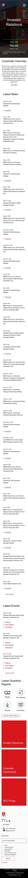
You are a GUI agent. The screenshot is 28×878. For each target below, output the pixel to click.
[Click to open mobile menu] (24, 5)
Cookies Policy (14, 869)
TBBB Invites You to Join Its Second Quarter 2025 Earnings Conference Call (12, 279)
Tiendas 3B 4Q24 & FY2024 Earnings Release (12, 348)
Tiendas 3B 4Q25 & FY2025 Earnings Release (12, 204)
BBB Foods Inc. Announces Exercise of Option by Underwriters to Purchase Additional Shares (14, 378)
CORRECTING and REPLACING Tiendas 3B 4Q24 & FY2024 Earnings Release (13, 335)
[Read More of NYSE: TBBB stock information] (14, 48)
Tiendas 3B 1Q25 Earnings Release (11, 291)
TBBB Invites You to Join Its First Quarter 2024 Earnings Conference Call (14, 498)
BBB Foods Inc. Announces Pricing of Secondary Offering (14, 402)
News (6, 845)
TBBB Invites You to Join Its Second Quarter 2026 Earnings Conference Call (12, 121)
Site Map (15, 870)
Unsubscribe (4, 862)
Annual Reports (8, 849)
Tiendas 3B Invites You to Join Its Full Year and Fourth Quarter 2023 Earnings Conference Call (13, 572)
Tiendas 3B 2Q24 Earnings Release (11, 452)
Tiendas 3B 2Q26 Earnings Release (11, 105)
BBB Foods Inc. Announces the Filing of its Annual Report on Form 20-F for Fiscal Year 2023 (14, 512)
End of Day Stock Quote (10, 852)
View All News (9, 594)
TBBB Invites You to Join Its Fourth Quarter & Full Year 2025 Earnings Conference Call (14, 220)
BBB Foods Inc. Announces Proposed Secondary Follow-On (13, 414)
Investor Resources (13, 743)
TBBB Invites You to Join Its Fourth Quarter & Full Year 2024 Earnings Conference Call (14, 364)
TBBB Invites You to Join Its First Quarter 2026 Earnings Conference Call (14, 191)
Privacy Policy (6, 869)
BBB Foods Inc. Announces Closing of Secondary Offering (12, 391)
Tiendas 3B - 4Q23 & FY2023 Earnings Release (12, 542)
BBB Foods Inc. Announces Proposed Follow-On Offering (12, 163)
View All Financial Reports (10, 716)
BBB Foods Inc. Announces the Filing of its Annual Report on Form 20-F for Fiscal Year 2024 (14, 308)
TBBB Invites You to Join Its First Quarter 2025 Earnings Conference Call (14, 321)
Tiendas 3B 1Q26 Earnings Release (11, 175)
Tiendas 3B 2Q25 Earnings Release (11, 262)
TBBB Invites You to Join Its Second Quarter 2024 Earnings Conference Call (12, 469)
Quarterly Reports (9, 847)
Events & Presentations (10, 854)
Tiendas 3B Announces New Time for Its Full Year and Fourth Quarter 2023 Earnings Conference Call (14, 558)
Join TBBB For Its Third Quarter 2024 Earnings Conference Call (13, 441)
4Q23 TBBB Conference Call (12, 584)
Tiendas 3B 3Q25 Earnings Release (11, 233)
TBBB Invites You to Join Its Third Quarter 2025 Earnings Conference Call (14, 249)
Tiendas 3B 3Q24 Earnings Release (11, 425)
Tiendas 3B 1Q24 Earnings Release (11, 481)
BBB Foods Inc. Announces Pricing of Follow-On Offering (14, 152)
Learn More (14, 85)
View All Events (9, 673)
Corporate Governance (9, 770)
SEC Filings (9, 800)
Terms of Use (22, 869)
